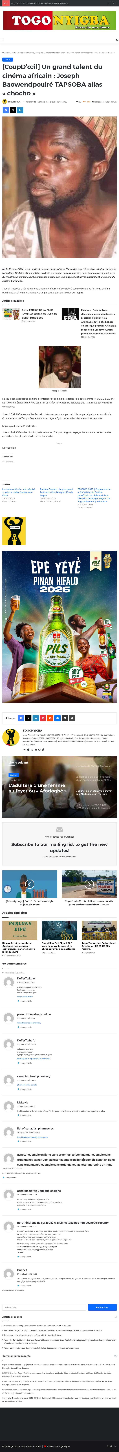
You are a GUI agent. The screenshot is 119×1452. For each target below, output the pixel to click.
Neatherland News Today (12, 1390)
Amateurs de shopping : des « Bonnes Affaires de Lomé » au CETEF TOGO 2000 (38, 1326)
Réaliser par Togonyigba (58, 1446)
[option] (59, 787)
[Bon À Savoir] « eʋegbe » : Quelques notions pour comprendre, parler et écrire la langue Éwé (18, 947)
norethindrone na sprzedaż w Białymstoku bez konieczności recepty (63, 1222)
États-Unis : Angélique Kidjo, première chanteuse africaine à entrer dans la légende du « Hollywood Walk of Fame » (53, 1330)
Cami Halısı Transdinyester (13, 1398)
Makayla (22, 1102)
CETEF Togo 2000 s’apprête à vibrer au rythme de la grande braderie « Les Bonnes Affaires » (48, 3)
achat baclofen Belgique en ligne (39, 1190)
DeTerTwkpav (26, 978)
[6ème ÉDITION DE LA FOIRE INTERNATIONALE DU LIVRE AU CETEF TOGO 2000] (11, 314)
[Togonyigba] (59, 21)
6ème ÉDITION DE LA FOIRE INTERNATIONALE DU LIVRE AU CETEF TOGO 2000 (39, 314)
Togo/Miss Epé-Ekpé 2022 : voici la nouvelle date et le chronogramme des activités (58, 946)
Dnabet (22, 1270)
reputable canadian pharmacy (29, 1023)
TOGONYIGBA (14, 102)
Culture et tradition (19, 53)
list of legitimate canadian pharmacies (32, 1137)
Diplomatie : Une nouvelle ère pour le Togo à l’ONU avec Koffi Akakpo (33, 1335)
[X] (32, 750)
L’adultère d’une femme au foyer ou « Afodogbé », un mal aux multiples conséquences (38, 788)
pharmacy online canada (27, 1085)
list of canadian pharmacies (35, 1128)
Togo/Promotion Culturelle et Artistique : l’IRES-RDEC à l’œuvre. (99, 946)
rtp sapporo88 (8, 1381)
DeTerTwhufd (26, 1040)
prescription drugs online (34, 1014)
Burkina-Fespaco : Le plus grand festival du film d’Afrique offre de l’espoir (56, 492)
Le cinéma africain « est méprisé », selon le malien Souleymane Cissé (18, 492)
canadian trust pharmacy (33, 1076)
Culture (31, 53)
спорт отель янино (25, 997)
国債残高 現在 (7, 1373)
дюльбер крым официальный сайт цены (33, 1059)
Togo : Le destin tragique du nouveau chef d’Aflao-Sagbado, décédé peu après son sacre (41, 1348)
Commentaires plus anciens (13, 973)
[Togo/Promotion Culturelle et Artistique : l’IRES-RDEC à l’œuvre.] (99, 930)
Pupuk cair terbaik (9, 1365)
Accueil (7, 53)
